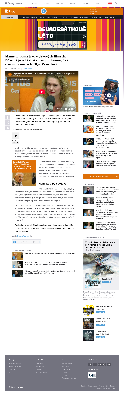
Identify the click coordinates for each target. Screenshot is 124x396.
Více (113, 17)
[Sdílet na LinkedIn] (7, 128)
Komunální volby (15, 366)
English (112, 386)
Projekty (74, 17)
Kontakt (65, 375)
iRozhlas (34, 3)
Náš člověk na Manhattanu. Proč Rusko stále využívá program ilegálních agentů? (107, 154)
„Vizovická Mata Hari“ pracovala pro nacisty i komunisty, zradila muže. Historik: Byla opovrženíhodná (106, 143)
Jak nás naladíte (68, 364)
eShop (11, 372)
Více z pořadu (90, 185)
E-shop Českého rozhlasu (95, 237)
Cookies (83, 386)
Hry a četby (89, 91)
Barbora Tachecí (23, 236)
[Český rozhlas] (13, 3)
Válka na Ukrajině (15, 364)
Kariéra (64, 372)
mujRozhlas (59, 3)
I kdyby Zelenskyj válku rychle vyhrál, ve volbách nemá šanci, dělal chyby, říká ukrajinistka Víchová (106, 119)
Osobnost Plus (28, 68)
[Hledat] (116, 3)
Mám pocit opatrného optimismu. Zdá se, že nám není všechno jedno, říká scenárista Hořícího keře (51, 272)
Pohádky (88, 94)
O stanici (64, 17)
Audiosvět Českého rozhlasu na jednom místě (98, 107)
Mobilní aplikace (41, 372)
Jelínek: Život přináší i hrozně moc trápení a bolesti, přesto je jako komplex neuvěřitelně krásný (105, 202)
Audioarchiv (94, 11)
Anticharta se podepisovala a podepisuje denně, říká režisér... (50, 253)
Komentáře (96, 17)
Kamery (92, 13)
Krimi (97, 91)
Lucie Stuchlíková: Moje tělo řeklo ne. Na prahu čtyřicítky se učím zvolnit (106, 163)
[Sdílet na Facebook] (7, 117)
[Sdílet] (17, 142)
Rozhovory (84, 17)
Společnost (10, 17)
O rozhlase (84, 3)
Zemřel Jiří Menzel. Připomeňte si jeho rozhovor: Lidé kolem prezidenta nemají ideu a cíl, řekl (23, 166)
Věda (106, 17)
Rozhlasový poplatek (69, 378)
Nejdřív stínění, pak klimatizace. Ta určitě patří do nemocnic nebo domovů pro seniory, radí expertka (107, 214)
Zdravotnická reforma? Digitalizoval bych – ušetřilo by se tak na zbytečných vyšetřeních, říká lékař (107, 190)
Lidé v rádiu (66, 369)
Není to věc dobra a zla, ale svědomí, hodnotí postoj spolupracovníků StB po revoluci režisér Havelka (46, 263)
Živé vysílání (89, 98)
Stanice (72, 3)
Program (46, 3)
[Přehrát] (15, 135)
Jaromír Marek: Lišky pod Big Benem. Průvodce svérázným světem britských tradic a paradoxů (106, 130)
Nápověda (65, 366)
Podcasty (39, 369)
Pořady (34, 17)
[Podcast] (14, 142)
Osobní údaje (92, 386)
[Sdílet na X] (7, 122)
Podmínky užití (103, 386)
